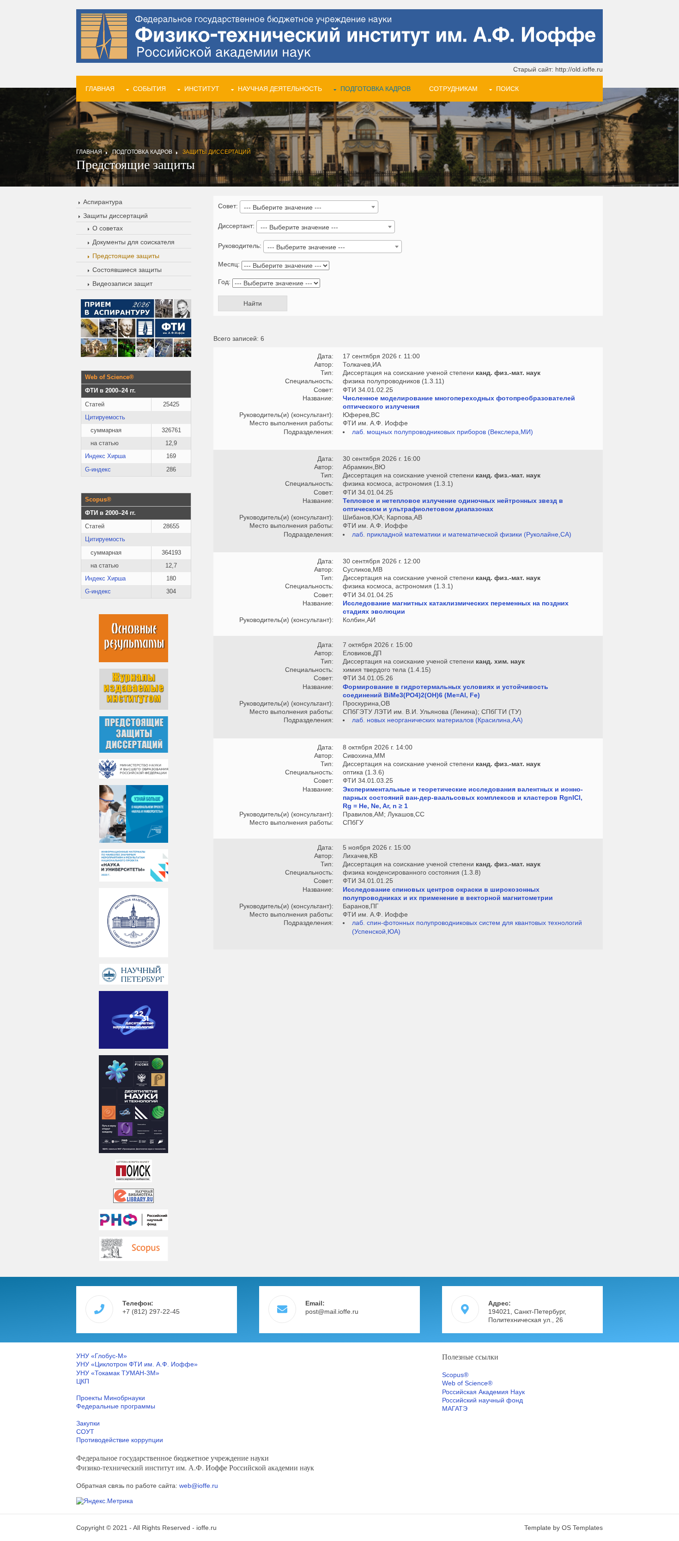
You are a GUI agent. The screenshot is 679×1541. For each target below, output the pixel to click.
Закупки (88, 1423)
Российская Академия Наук (483, 1392)
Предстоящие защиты (125, 256)
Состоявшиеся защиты (127, 269)
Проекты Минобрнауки (110, 1398)
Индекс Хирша (105, 456)
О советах (107, 228)
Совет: (228, 206)
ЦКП (82, 1381)
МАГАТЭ (454, 1408)
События (149, 88)
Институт (201, 88)
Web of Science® (467, 1383)
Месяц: (229, 264)
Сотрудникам (453, 88)
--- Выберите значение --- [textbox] (282, 207)
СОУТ (85, 1431)
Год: (224, 281)
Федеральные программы (115, 1406)
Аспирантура (102, 201)
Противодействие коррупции (119, 1440)
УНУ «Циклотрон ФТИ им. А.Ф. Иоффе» (137, 1364)
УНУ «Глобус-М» (101, 1356)
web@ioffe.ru (198, 1485)
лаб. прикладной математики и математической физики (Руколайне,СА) (461, 534)
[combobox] (309, 206)
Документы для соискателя (133, 242)
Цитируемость (105, 417)
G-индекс (98, 469)
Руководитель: (239, 245)
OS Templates (582, 1527)
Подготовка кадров (375, 88)
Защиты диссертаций (216, 152)
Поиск (507, 88)
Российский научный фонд (482, 1400)
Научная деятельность (280, 88)
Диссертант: (236, 226)
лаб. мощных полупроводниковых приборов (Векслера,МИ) (442, 431)
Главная (100, 88)
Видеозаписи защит (122, 283)
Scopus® (455, 1374)
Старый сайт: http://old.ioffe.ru (558, 69)
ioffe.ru (206, 1527)
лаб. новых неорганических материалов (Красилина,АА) (437, 720)
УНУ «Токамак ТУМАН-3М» (117, 1373)
